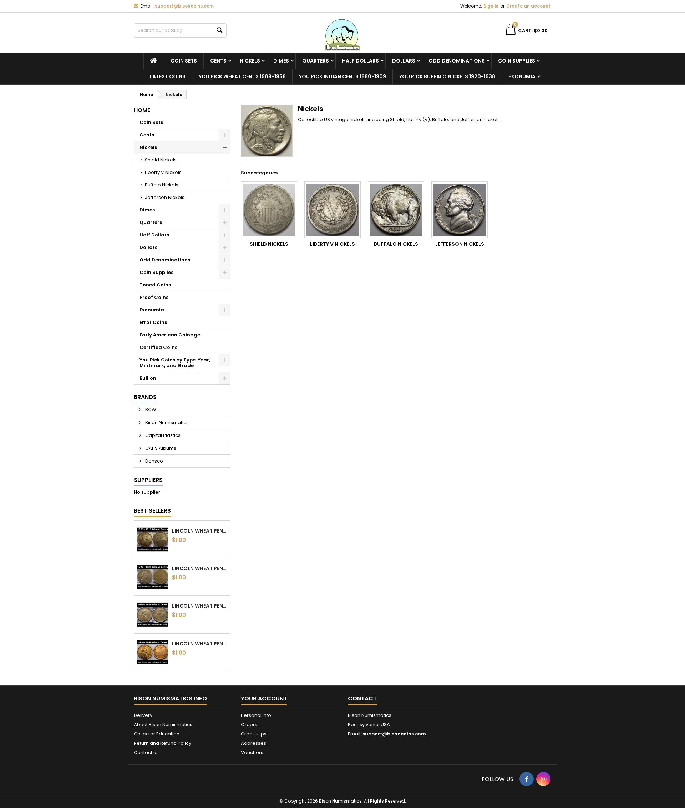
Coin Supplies (516, 60)
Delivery (143, 715)
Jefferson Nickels (164, 197)
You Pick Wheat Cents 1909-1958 (242, 76)
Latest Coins (168, 76)
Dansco (153, 461)
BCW (150, 409)
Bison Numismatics (166, 422)
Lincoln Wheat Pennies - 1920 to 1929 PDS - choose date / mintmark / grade (199, 568)
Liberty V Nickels (163, 172)
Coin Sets (184, 60)
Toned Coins (155, 284)
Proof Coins (153, 297)
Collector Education (156, 733)
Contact (362, 698)
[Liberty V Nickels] (332, 209)
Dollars (403, 60)
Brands (145, 397)
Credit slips (254, 733)
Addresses (253, 743)
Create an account (528, 6)
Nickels (250, 60)
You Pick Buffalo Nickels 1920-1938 (447, 76)
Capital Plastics (162, 435)
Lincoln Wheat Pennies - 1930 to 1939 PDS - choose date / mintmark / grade (199, 606)
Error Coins (153, 322)
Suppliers (148, 480)
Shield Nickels (161, 159)
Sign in (490, 6)
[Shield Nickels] (269, 209)
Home (142, 110)
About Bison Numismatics (163, 724)
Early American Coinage (169, 334)
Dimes (281, 60)
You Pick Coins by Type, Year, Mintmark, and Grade (174, 362)
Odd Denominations (456, 60)
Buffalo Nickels (161, 184)
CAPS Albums (160, 448)
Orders (249, 724)
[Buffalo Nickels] (396, 209)
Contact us (146, 752)
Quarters (315, 60)
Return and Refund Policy (162, 743)
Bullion (147, 378)
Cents (218, 60)
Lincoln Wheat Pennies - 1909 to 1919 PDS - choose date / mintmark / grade (199, 531)
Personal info (256, 715)
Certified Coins (158, 347)
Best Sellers (152, 511)
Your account (264, 698)
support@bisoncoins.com (184, 6)
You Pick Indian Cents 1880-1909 (342, 76)
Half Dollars (360, 60)
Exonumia (522, 76)
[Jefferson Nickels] (459, 209)
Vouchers (252, 752)
